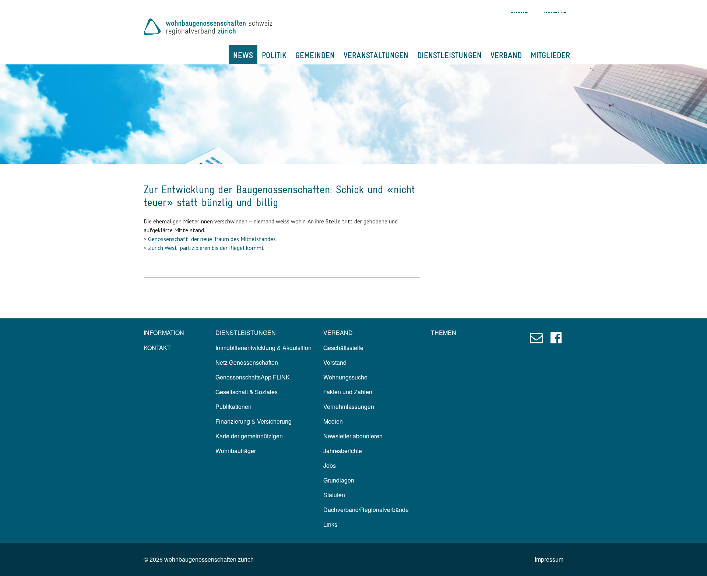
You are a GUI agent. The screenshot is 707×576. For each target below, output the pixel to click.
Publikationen (233, 406)
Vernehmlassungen (348, 406)
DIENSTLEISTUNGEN (449, 55)
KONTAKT (157, 347)
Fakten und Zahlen (347, 392)
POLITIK (274, 55)
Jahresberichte (342, 450)
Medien (333, 421)
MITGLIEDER (550, 55)
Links (330, 524)
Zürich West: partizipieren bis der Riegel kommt (206, 247)
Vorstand (335, 362)
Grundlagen (338, 480)
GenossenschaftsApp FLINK (252, 377)
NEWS (243, 55)
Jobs (329, 465)
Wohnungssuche (345, 377)
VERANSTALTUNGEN (376, 55)
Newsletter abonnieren (353, 436)
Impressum (549, 559)
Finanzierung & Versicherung (253, 421)
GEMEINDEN (315, 55)
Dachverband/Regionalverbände (366, 509)
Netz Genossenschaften (246, 362)
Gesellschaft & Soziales (246, 392)
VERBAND (506, 55)
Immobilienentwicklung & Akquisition (263, 347)
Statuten (334, 495)
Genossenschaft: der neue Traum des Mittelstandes (212, 239)
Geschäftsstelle (343, 347)
